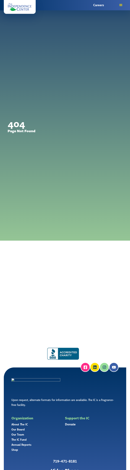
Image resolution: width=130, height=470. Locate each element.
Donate (70, 424)
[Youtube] (114, 367)
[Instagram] (104, 367)
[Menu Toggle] (120, 5)
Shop (14, 449)
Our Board (18, 429)
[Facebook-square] (85, 367)
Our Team (17, 434)
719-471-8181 (65, 461)
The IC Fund (19, 439)
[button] (20, 7)
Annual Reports (21, 444)
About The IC (19, 424)
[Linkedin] (95, 367)
